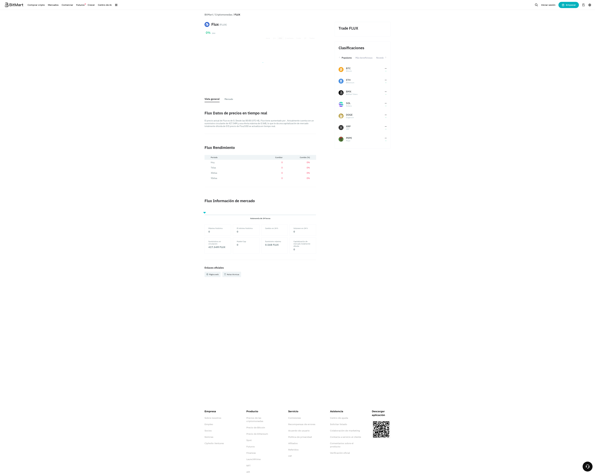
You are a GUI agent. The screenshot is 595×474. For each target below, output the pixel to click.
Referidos (293, 449)
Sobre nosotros (213, 418)
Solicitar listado (338, 424)
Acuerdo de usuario (299, 430)
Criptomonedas (223, 14)
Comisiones (294, 418)
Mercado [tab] (229, 99)
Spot (249, 440)
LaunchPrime (253, 459)
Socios (208, 430)
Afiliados (293, 443)
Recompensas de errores (301, 424)
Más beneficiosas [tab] (363, 57)
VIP (290, 456)
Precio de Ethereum (257, 434)
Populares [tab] (347, 57)
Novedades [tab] (381, 57)
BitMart (209, 14)
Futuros (250, 446)
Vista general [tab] (212, 98)
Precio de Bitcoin (255, 427)
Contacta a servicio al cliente (345, 437)
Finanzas (251, 453)
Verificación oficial (340, 453)
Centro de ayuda (339, 418)
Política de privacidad (300, 437)
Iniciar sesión (548, 5)
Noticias (209, 437)
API (248, 472)
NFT (248, 465)
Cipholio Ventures (214, 443)
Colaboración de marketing (345, 430)
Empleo (209, 424)
